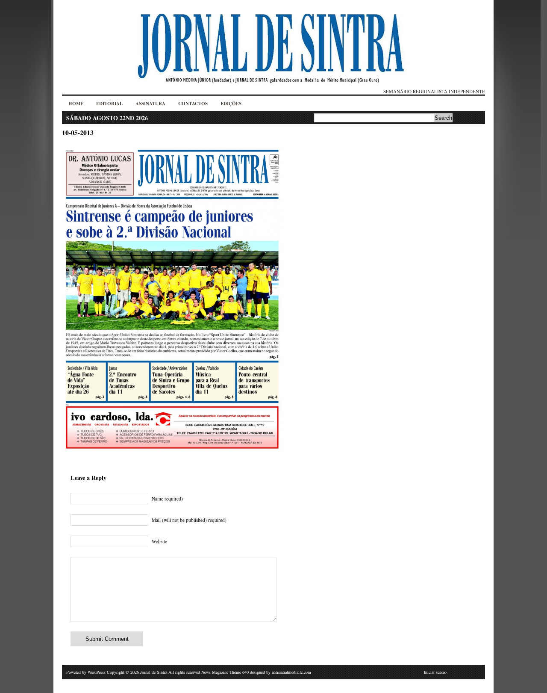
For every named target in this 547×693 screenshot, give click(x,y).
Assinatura (150, 103)
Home (75, 103)
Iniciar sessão (435, 672)
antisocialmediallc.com (291, 672)
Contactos (193, 103)
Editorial (109, 103)
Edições (231, 103)
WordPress (97, 672)
